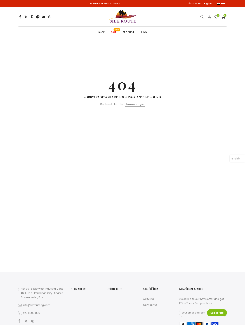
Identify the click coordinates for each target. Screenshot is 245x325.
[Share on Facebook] (20, 17)
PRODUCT (128, 32)
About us (148, 299)
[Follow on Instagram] (32, 321)
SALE (115, 32)
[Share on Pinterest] (32, 17)
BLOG (143, 32)
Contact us (150, 305)
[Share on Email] (43, 17)
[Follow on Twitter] (26, 321)
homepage (135, 104)
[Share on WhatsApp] (49, 17)
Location (196, 3)
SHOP (101, 32)
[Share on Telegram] (37, 17)
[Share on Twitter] (26, 17)
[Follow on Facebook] (19, 321)
